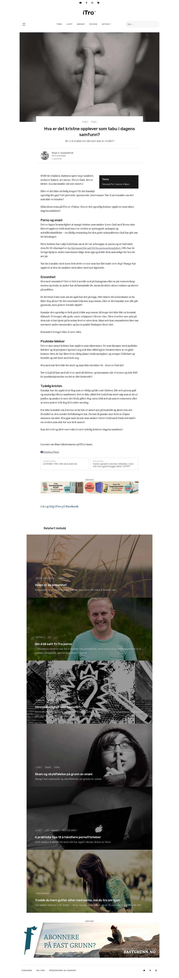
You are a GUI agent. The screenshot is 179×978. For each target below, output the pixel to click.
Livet (69, 24)
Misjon (93, 24)
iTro (89, 12)
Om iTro (40, 970)
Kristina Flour (51, 452)
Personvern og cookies (62, 970)
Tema (59, 24)
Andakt (81, 24)
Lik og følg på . (60, 506)
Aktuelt (106, 24)
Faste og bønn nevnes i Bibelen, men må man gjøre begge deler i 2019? (113, 465)
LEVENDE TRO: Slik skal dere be (60, 463)
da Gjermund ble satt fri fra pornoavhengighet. (94, 248)
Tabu (85, 122)
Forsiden (27, 970)
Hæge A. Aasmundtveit (62, 153)
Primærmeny (24, 24)
